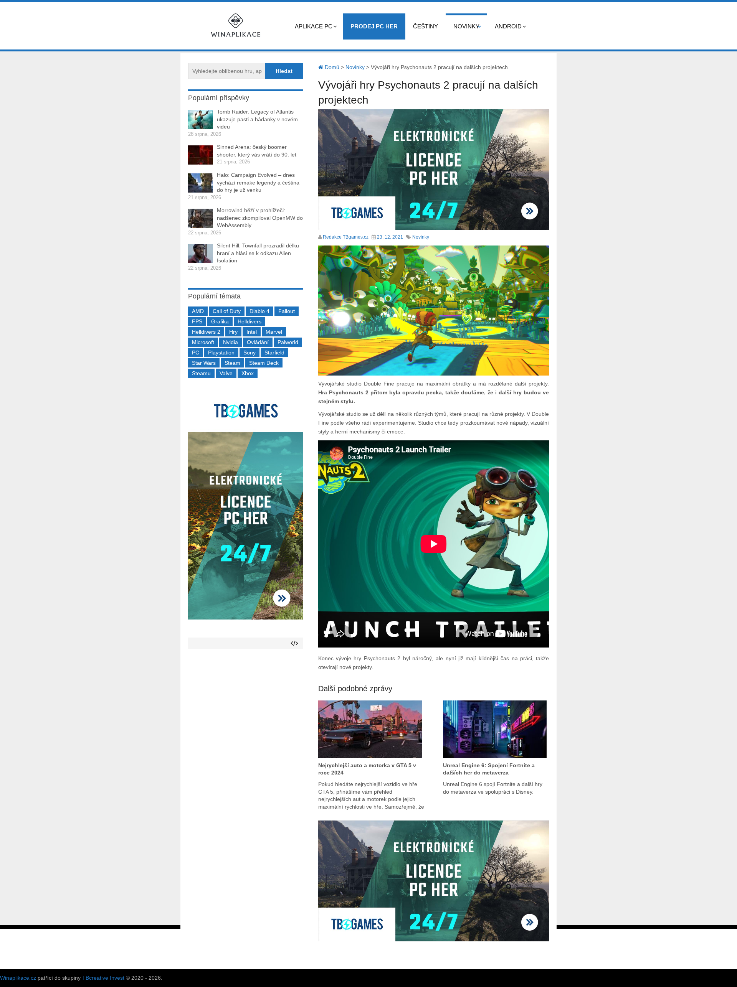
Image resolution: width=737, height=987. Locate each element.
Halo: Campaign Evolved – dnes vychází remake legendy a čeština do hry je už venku (258, 182)
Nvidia (230, 342)
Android (508, 26)
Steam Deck (264, 363)
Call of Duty (227, 311)
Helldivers (249, 321)
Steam (232, 363)
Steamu (201, 373)
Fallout (286, 311)
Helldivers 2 (206, 332)
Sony (249, 352)
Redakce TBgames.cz (345, 237)
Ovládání (258, 342)
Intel (251, 332)
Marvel (274, 332)
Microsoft (203, 342)
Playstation (221, 352)
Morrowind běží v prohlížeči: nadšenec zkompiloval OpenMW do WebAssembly (260, 217)
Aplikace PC (313, 26)
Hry (233, 332)
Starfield (274, 352)
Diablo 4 (259, 311)
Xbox (247, 373)
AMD (198, 311)
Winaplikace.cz (18, 978)
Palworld (288, 342)
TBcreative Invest (103, 978)
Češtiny (425, 26)
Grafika (220, 321)
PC (195, 352)
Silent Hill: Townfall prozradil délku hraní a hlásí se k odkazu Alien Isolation (258, 253)
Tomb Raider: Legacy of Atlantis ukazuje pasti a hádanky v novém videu (257, 119)
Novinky (466, 26)
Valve (226, 373)
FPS (197, 321)
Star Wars (204, 363)
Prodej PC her (374, 26)
